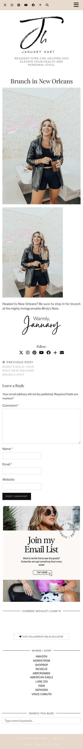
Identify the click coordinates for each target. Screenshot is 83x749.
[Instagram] (12, 5)
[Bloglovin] (40, 5)
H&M (41, 685)
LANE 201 (41, 681)
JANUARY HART (37, 738)
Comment (10, 405)
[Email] (62, 352)
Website (8, 479)
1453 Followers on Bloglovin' (43, 636)
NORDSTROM (41, 660)
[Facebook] (33, 5)
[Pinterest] (18, 5)
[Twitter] (5, 5)
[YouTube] (26, 5)
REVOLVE (42, 669)
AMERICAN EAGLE (41, 677)
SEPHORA (41, 689)
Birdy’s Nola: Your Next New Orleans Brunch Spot (18, 368)
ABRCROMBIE (41, 673)
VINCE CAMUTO (42, 694)
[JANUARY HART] (41, 27)
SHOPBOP (41, 664)
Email (7, 464)
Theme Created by (41, 744)
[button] (77, 5)
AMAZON (41, 656)
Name (7, 449)
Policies (59, 738)
